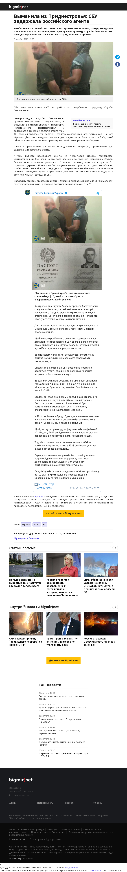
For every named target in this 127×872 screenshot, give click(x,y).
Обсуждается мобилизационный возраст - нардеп (62, 743)
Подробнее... (72, 867)
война (36, 524)
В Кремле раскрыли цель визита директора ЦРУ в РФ (63, 755)
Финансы (97, 802)
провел (39, 496)
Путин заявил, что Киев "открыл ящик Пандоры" (60, 720)
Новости (69, 802)
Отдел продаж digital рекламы (45, 839)
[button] (112, 548)
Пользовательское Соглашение (48, 832)
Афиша (13, 802)
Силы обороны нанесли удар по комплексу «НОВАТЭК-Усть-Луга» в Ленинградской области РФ (99, 586)
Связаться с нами (70, 829)
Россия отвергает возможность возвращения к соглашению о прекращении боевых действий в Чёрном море (62, 587)
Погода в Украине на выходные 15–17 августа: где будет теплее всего (25, 583)
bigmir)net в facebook (26, 538)
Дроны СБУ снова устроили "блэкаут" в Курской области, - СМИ (91, 125)
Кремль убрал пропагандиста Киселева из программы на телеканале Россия (62, 709)
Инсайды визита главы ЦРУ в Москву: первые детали (60, 732)
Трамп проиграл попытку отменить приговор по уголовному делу (62, 641)
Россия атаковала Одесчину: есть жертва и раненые (100, 641)
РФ (44, 524)
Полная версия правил (21, 858)
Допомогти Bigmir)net (63, 660)
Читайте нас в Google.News (63, 513)
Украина (26, 524)
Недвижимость (45, 802)
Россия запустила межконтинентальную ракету (61, 697)
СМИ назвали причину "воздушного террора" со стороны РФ (25, 641)
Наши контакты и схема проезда (26, 829)
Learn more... (95, 870)
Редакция (52, 829)
